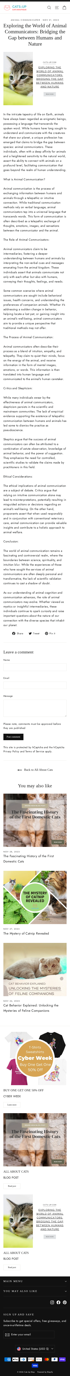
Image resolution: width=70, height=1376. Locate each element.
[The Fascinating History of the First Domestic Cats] (35, 820)
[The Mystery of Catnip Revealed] (35, 897)
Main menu (13, 1281)
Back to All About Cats (38, 769)
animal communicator (25, 20)
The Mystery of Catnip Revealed (26, 933)
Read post (12, 1186)
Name (6, 660)
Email (6, 678)
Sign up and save (18, 1314)
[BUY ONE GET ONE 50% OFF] (35, 1058)
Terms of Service (34, 751)
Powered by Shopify (45, 1372)
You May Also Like (20, 1291)
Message (8, 696)
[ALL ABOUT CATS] (35, 1139)
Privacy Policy (11, 751)
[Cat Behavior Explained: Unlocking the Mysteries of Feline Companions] (35, 969)
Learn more (11, 1105)
